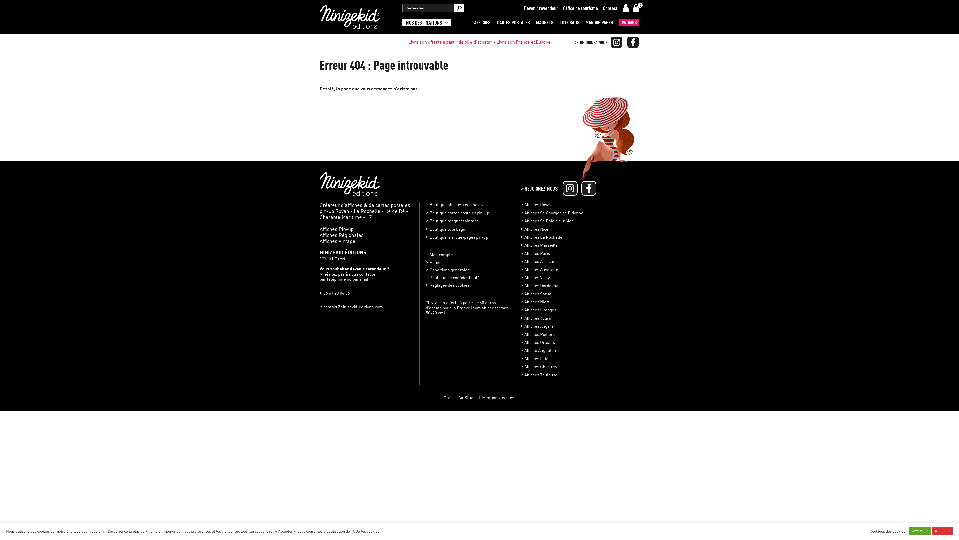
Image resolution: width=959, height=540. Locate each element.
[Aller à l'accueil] (350, 26)
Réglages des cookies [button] (449, 285)
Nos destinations (424, 23)
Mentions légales (498, 397)
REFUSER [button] (942, 531)
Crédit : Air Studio (460, 397)
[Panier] (636, 8)
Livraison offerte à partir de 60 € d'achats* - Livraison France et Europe (479, 42)
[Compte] (626, 8)
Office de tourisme (580, 8)
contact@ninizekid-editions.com (353, 307)
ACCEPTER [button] (920, 531)
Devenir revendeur (541, 8)
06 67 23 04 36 (336, 293)
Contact (610, 8)
